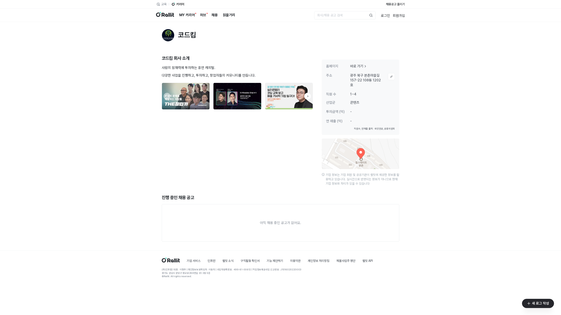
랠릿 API (367, 260)
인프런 (211, 260)
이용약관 (295, 260)
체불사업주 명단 (345, 260)
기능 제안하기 (275, 260)
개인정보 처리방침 (318, 260)
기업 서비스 (194, 260)
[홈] (171, 261)
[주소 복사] (391, 76)
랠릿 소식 (228, 260)
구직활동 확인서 (250, 260)
